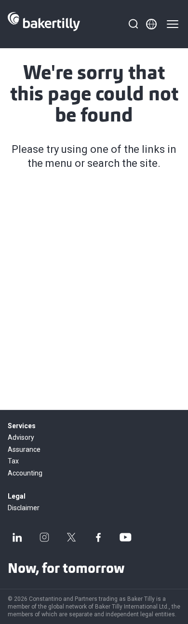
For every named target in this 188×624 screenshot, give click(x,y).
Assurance (24, 449)
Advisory (21, 437)
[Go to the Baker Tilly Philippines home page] (44, 24)
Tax (13, 461)
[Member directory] (151, 24)
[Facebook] (98, 537)
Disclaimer (24, 508)
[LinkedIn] (17, 537)
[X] (71, 537)
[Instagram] (44, 537)
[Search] (133, 24)
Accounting (25, 473)
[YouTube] (125, 537)
